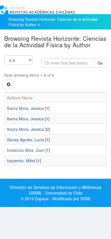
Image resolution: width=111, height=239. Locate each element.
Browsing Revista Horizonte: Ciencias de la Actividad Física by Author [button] (53, 21)
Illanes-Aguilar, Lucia (25, 139)
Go (100, 63)
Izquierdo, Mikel (21, 160)
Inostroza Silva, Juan (25, 150)
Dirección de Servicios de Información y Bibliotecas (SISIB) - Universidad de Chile (55, 190)
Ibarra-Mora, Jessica (25, 129)
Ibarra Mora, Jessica (25, 108)
